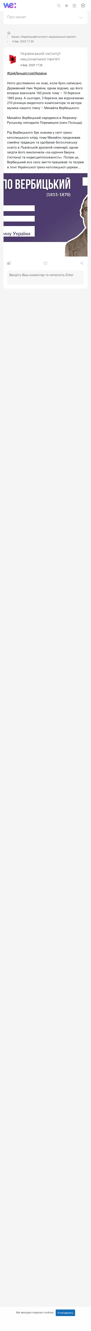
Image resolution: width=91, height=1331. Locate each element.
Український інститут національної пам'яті (40, 56)
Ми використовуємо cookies (35, 1312)
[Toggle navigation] (74, 5)
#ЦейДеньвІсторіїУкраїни (27, 73)
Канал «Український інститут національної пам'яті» (43, 36)
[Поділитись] (81, 264)
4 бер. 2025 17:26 (22, 41)
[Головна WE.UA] (9, 33)
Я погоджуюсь (65, 1312)
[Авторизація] (83, 5)
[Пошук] (59, 5)
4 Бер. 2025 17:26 (31, 65)
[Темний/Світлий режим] (66, 5)
